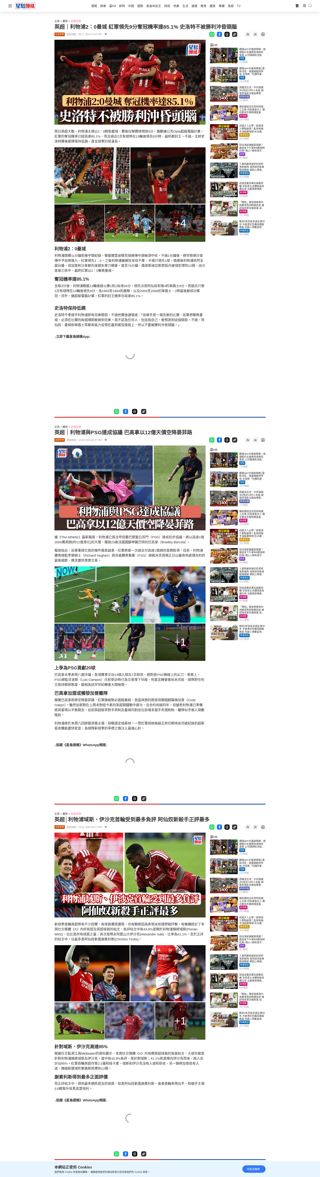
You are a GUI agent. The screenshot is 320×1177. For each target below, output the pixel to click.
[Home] (25, 6)
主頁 (57, 21)
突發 (242, 58)
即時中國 (244, 97)
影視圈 (243, 116)
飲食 (242, 154)
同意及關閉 (253, 1169)
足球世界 (76, 21)
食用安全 (244, 135)
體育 (65, 21)
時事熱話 (244, 173)
